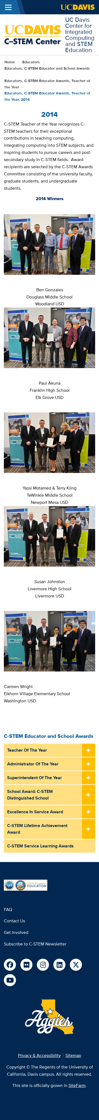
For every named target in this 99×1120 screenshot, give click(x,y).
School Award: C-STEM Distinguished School (30, 794)
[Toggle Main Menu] (8, 7)
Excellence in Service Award (35, 812)
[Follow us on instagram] (43, 965)
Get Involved (16, 932)
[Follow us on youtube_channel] (10, 980)
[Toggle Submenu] (88, 750)
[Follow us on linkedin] (59, 965)
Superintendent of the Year (34, 777)
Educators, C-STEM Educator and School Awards (47, 68)
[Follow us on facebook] (10, 965)
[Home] (32, 34)
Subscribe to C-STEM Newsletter (35, 944)
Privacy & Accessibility (39, 1055)
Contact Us (14, 921)
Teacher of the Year (27, 750)
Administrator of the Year (33, 764)
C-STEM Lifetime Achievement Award (37, 828)
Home (9, 62)
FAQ (8, 909)
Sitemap (73, 1055)
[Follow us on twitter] (76, 965)
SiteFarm (77, 1085)
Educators (31, 62)
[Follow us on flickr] (26, 965)
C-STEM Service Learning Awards (40, 846)
